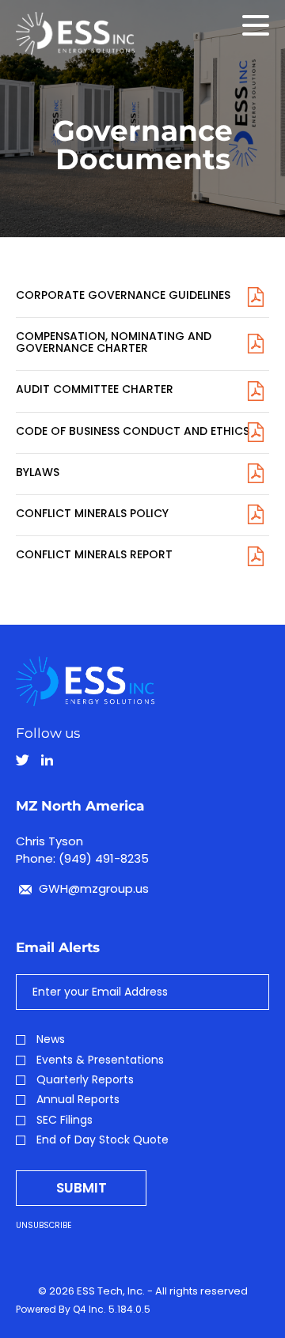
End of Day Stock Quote (102, 1140)
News (50, 1039)
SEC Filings (64, 1120)
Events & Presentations (100, 1060)
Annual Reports (78, 1100)
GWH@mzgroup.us (92, 888)
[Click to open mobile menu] (255, 27)
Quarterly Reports (85, 1080)
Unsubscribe (43, 1225)
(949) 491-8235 (104, 858)
